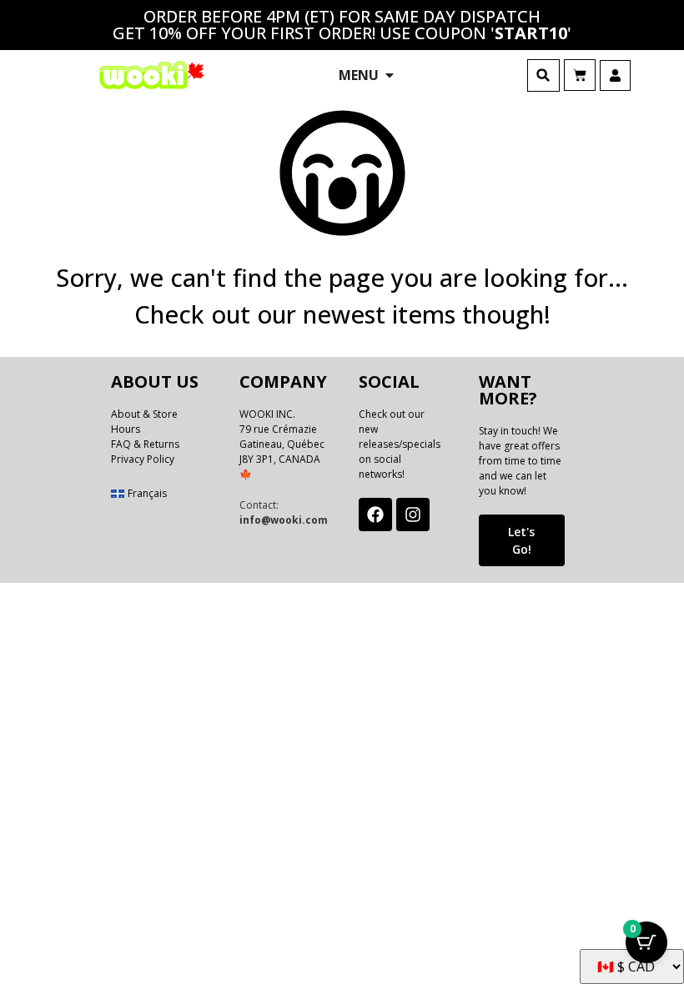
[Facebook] (375, 514)
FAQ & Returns (145, 444)
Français (147, 493)
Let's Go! (521, 540)
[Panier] (580, 75)
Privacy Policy (142, 459)
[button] (543, 75)
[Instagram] (413, 514)
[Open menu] (389, 75)
